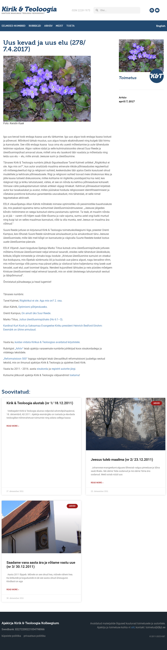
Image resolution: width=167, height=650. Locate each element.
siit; (133, 627)
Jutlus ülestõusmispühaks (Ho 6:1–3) (40, 319)
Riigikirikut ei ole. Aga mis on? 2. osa (41, 300)
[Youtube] (157, 10)
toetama (74, 375)
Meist (59, 25)
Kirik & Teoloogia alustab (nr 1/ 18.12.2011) (40, 403)
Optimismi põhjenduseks (32, 306)
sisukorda (42, 368)
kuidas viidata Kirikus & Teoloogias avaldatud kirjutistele (47, 342)
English (160, 25)
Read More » (13, 426)
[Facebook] (152, 10)
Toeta (70, 25)
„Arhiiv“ (19, 348)
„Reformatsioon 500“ (15, 358)
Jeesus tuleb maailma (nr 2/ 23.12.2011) (122, 460)
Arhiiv (48, 25)
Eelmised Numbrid (13, 25)
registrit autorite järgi (63, 368)
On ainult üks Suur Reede (36, 313)
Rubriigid (35, 25)
